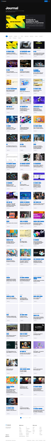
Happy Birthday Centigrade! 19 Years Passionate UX (11, 336)
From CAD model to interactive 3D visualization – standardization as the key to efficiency (24, 109)
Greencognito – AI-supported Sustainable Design (38, 352)
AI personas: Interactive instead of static (37, 91)
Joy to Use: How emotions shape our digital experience (38, 128)
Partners (41, 428)
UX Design (41, 296)
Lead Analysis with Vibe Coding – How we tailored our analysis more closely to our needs (38, 54)
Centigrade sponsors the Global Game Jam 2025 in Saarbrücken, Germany (37, 261)
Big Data (21, 221)
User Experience (23, 163)
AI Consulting (20, 433)
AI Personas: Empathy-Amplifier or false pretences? (11, 410)
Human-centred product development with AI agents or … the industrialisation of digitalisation (38, 242)
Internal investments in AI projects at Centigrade (10, 261)
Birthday (35, 144)
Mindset (34, 430)
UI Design (29, 51)
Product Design (27, 277)
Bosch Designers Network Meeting (23, 146)
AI (20, 51)
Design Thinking (26, 36)
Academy (20, 431)
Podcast (38, 221)
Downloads (41, 434)
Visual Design (26, 221)
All (6, 36)
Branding (23, 351)
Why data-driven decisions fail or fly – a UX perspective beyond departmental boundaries (37, 109)
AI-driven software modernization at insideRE (24, 185)
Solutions (20, 430)
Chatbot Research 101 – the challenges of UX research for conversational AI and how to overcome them (11, 166)
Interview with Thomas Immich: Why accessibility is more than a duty (37, 224)
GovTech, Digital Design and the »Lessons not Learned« (38, 73)
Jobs (33, 433)
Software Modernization (24, 51)
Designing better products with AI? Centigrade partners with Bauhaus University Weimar (25, 280)
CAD (26, 106)
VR (38, 315)
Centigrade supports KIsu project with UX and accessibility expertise (10, 242)
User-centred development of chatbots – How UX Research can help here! (24, 261)
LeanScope (36, 36)
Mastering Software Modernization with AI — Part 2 (25, 53)
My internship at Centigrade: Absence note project (25, 336)
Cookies (37, 440)
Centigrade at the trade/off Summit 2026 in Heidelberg (24, 72)
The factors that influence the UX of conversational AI (24, 165)
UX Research (14, 163)
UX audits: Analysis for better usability (23, 371)
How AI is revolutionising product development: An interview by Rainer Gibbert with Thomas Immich (38, 389)
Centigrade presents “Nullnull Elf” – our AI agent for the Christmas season (11, 128)
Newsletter (41, 430)
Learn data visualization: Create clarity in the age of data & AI (25, 223)
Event (7, 106)
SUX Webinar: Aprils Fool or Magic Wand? (23, 242)
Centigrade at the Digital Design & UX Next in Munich (25, 408)
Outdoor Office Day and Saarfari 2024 (9, 369)
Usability (38, 296)
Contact (40, 427)
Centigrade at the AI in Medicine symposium (10, 108)
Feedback (8, 221)
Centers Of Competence (36, 106)
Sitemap (34, 440)
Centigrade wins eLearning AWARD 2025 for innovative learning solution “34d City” (11, 280)
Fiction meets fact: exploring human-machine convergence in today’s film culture (38, 318)
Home (20, 427)
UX (35, 51)
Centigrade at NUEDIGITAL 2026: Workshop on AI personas (11, 53)
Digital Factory (31, 36)
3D (20, 106)
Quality (22, 144)
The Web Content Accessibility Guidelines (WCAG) (38, 281)
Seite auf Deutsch (29, 440)
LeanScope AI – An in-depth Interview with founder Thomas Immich (24, 387)
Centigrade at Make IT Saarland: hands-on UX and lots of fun (38, 204)
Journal (34, 431)
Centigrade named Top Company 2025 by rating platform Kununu (24, 299)
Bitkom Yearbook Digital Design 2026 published (10, 91)
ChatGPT (22, 36)
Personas (13, 51)
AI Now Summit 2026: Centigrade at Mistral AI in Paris (12, 72)
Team (20, 296)
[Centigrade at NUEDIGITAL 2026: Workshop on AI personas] (25, 22)
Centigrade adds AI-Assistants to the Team (24, 317)
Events (40, 433)
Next (29, 417)
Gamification (8, 277)
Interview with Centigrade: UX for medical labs (38, 369)
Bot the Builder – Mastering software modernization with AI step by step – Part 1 (38, 166)
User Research (41, 36)
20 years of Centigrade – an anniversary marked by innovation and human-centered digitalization (38, 147)
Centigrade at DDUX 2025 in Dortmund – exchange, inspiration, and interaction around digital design (11, 205)
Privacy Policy (40, 440)
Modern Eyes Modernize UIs (25, 91)
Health (9, 106)
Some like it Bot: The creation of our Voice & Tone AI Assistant (25, 353)
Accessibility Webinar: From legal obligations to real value (11, 352)
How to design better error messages (37, 298)
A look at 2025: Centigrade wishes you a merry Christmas (11, 298)
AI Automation (21, 434)
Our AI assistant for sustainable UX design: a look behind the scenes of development (38, 411)
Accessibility (15, 36)
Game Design (8, 386)
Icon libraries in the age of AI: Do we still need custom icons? (11, 146)
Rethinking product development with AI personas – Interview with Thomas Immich (37, 185)
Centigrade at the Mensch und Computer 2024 (37, 334)
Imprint (44, 440)
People (33, 427)
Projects (20, 428)
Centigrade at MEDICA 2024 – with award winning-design (11, 317)
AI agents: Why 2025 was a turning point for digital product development (24, 128)
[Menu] (49, 1)
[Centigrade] (3, 1)
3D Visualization (10, 36)
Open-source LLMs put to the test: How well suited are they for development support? (25, 204)
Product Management (28, 431)
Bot (20, 351)
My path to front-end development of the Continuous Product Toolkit (11, 185)
